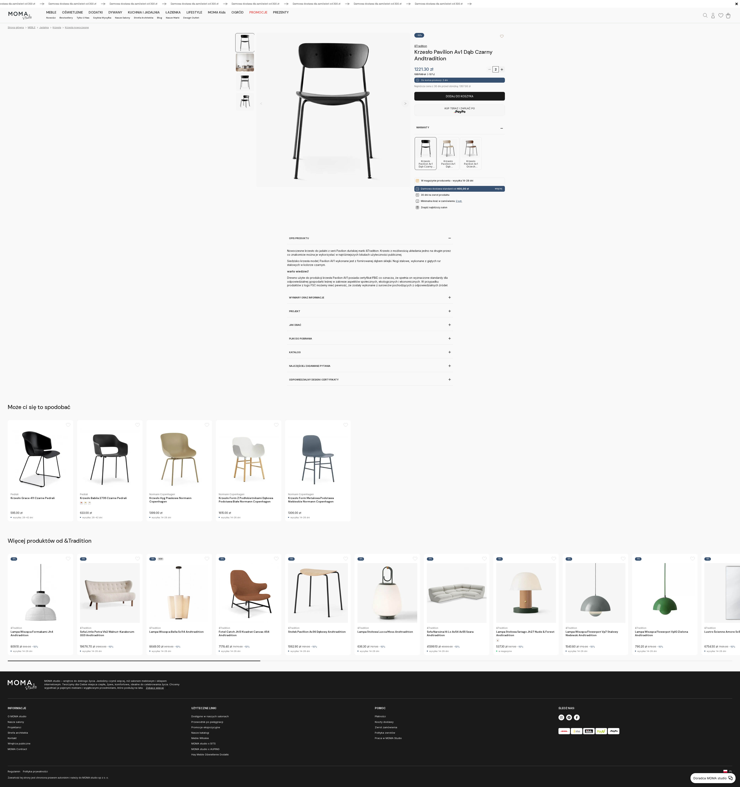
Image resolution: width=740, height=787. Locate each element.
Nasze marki (172, 17)
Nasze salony (122, 17)
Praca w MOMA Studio (388, 738)
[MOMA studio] (20, 16)
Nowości (51, 17)
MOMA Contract (17, 749)
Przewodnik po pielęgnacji (207, 721)
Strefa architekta (143, 17)
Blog (159, 17)
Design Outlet (191, 17)
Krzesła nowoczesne (77, 27)
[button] (405, 103)
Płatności (380, 716)
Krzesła (57, 27)
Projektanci (14, 727)
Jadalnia (44, 27)
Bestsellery (66, 17)
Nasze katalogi (200, 732)
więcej (498, 188)
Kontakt (12, 738)
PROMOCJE (258, 12)
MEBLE (31, 27)
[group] (40, 470)
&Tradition (420, 46)
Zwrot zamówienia (386, 727)
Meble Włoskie (200, 738)
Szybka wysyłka (102, 17)
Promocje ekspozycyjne (205, 727)
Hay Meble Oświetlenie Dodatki (210, 754)
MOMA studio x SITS (203, 743)
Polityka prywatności (35, 771)
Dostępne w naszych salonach (210, 716)
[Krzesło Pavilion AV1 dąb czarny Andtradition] (333, 110)
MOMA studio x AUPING (205, 749)
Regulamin (14, 771)
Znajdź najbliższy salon (434, 207)
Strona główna (16, 27)
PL (730, 771)
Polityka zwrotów (385, 732)
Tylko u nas (83, 17)
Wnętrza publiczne (19, 743)
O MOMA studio (17, 716)
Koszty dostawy (384, 721)
